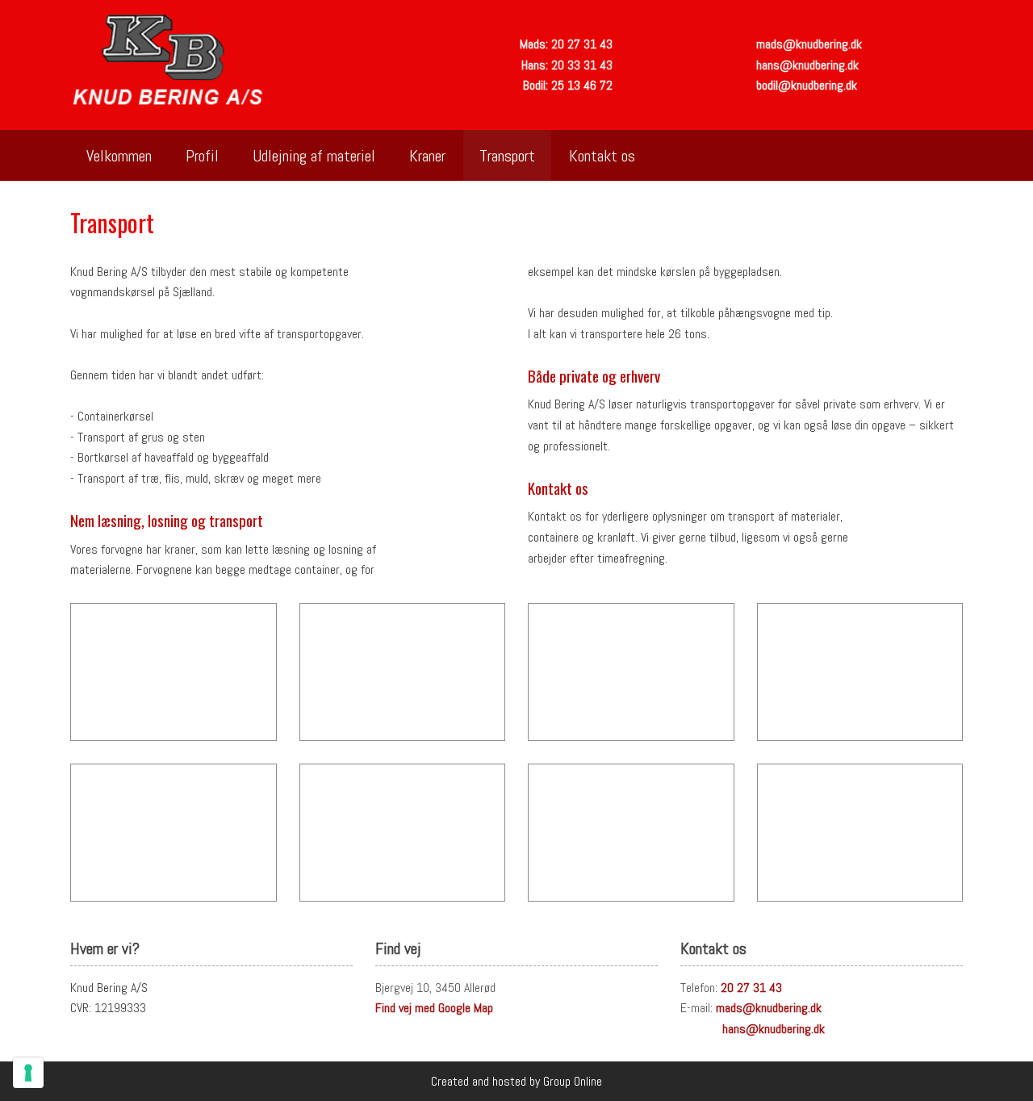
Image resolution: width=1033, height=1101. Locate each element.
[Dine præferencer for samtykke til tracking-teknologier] (28, 1072)
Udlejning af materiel (314, 155)
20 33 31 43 (582, 65)
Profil (202, 155)
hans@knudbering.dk (807, 65)
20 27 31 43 (582, 44)
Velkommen (119, 155)
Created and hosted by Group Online (516, 1081)
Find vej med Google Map (434, 1007)
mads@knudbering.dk (809, 44)
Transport (507, 155)
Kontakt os (602, 155)
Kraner (427, 155)
